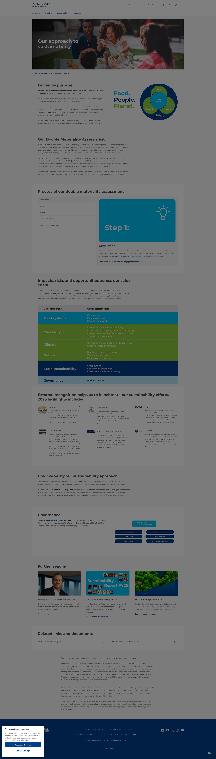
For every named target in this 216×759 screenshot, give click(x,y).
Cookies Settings (23, 751)
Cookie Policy (23, 740)
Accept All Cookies (23, 745)
